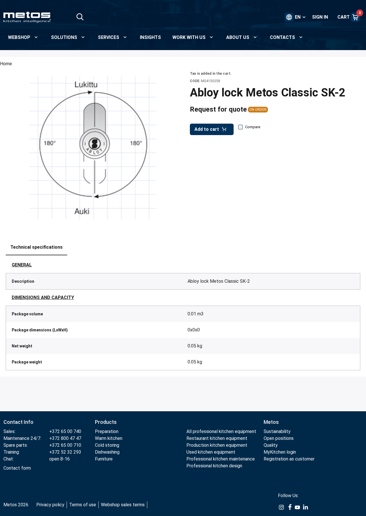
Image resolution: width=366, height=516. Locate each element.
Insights (150, 37)
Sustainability (277, 431)
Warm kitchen (109, 438)
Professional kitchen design (214, 465)
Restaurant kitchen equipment (217, 438)
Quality (271, 445)
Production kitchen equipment (216, 445)
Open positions (279, 438)
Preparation (106, 431)
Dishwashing (107, 452)
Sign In (320, 17)
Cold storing (107, 445)
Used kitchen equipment (210, 452)
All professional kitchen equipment (221, 431)
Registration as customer (289, 459)
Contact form (17, 468)
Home (6, 63)
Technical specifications (36, 247)
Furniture (104, 459)
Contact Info (18, 422)
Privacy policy (50, 504)
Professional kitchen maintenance (220, 459)
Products (106, 422)
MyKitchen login (280, 452)
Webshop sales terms (123, 504)
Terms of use (82, 504)
